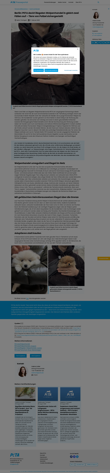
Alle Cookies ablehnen (51, 70)
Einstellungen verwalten (71, 70)
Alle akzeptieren (38, 70)
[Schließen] (77, 49)
